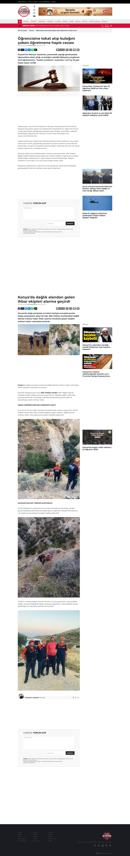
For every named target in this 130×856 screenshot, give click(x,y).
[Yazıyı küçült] (70, 50)
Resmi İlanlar (94, 21)
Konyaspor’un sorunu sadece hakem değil (54, 25)
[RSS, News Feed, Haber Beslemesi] (110, 845)
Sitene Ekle (109, 842)
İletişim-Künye (87, 842)
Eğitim (84, 21)
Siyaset (33, 21)
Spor (71, 21)
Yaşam (50, 841)
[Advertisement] (49, 110)
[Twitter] (22, 50)
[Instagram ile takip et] (34, 13)
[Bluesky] (25, 50)
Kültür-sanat (52, 838)
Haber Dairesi (22, 2)
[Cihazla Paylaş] (35, 50)
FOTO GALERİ (32, 2)
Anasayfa (80, 842)
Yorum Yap (61, 49)
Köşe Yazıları (36, 841)
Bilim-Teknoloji (22, 841)
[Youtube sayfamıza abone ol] (34, 16)
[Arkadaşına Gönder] (74, 50)
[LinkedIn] (29, 50)
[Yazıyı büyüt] (67, 50)
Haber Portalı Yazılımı (105, 853)
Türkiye (50, 21)
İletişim (95, 842)
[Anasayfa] (20, 21)
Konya (65, 21)
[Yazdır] (78, 50)
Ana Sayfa (23, 30)
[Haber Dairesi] (24, 11)
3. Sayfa (58, 21)
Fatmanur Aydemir (32, 697)
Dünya (104, 21)
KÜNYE (53, 2)
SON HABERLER (44, 2)
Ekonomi (41, 21)
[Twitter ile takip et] (34, 9)
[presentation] (19, 26)
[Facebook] (19, 50)
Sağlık (77, 21)
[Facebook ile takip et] (34, 6)
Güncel (26, 21)
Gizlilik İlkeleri (101, 842)
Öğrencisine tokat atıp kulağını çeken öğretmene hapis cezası (56, 30)
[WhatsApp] (32, 50)
